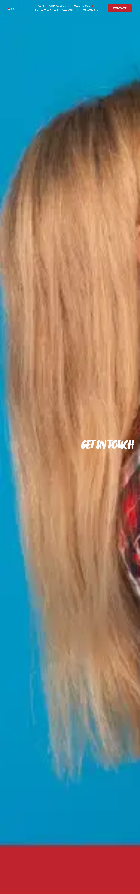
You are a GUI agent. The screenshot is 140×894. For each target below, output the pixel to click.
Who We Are (90, 10)
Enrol (41, 6)
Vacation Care (82, 6)
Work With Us (70, 10)
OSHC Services (57, 6)
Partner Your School (46, 10)
